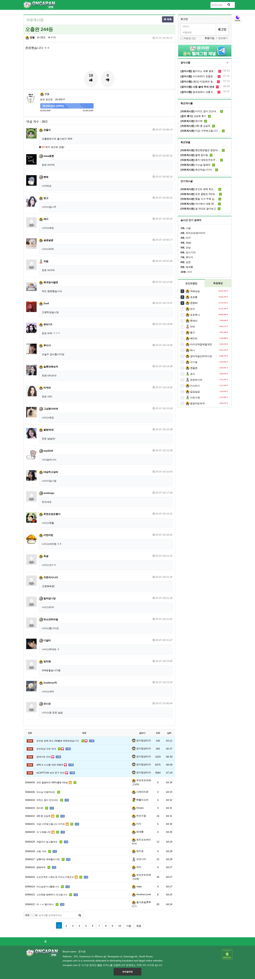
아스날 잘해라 (195, 164)
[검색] (79, 915)
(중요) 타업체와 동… (198, 81)
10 (119, 925)
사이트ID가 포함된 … (198, 76)
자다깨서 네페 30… (198, 203)
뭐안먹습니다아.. (197, 169)
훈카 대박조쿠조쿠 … (199, 160)
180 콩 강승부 (195, 125)
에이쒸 (191, 121)
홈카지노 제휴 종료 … (199, 71)
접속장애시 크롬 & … (198, 92)
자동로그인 (190, 38)
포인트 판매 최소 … (199, 189)
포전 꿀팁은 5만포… (199, 194)
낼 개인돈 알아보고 (198, 208)
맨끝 (138, 925)
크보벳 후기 (193, 116)
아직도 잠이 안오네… (199, 111)
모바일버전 (127, 971)
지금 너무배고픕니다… (200, 130)
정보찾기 (223, 38)
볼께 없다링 (194, 155)
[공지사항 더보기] (227, 63)
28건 (42, 37)
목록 (169, 19)
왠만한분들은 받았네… (200, 150)
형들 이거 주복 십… (199, 198)
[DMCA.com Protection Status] (227, 954)
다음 (128, 925)
